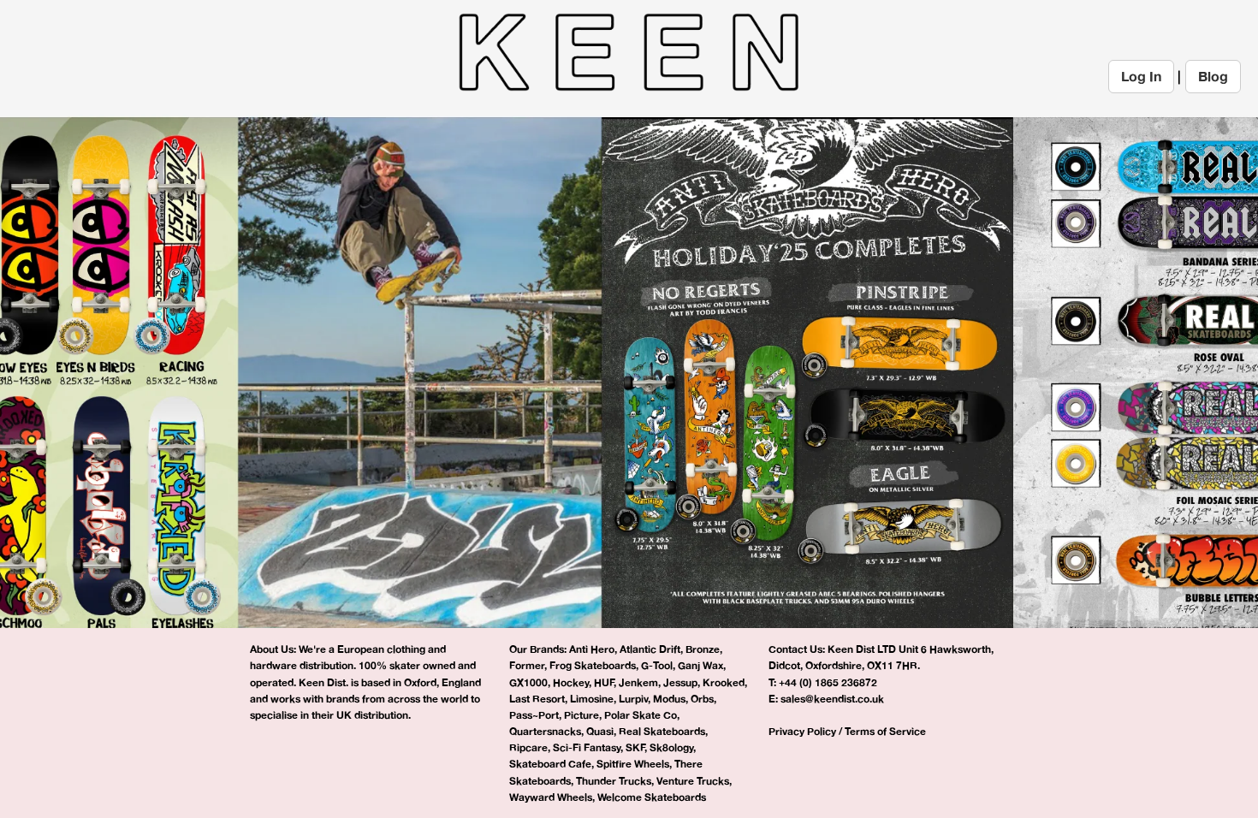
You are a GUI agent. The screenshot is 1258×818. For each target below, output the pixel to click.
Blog (1213, 76)
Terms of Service (885, 731)
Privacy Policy (802, 731)
